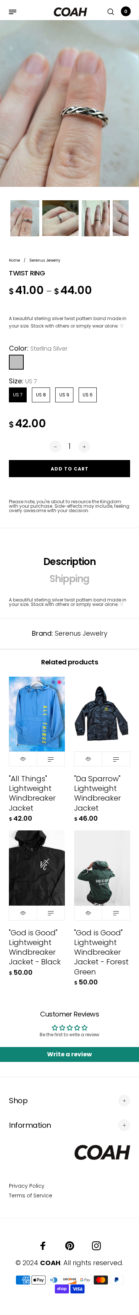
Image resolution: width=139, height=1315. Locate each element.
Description (69, 561)
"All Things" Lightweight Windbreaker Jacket (32, 793)
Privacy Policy (26, 1186)
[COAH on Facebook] (43, 1245)
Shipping (69, 578)
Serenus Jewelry (81, 633)
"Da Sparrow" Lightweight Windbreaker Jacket (97, 793)
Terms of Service (30, 1195)
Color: (38, 348)
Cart (125, 11)
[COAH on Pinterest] (69, 1245)
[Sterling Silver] (16, 362)
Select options (51, 758)
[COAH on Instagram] (96, 1245)
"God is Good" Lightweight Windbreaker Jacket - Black (35, 947)
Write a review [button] (69, 1054)
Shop (18, 1100)
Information (30, 1125)
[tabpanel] (69, 103)
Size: (23, 381)
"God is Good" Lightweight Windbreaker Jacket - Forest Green (101, 952)
